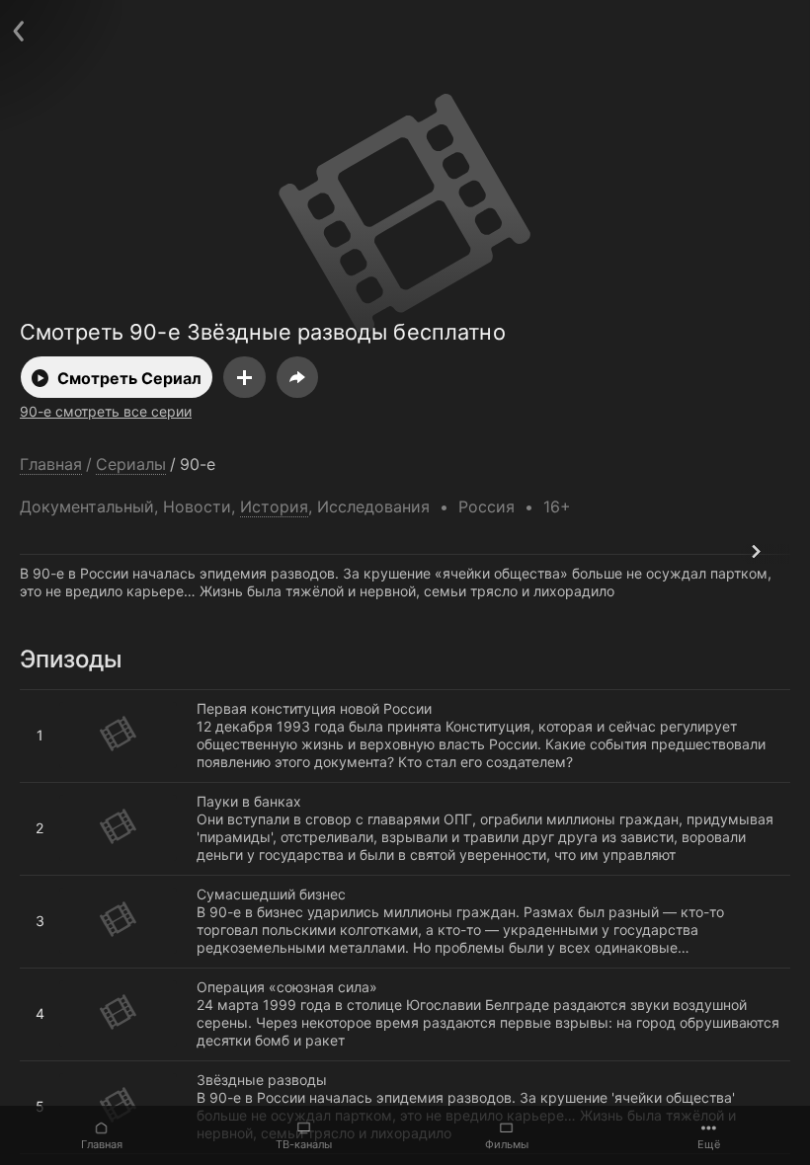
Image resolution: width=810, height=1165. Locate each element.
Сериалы (131, 464)
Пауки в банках (72, 791)
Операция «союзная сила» (110, 976)
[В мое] (244, 377)
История (274, 506)
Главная (101, 1144)
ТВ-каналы (304, 1144)
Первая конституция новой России (137, 698)
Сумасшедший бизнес (94, 884)
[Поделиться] (297, 377)
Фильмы (506, 1144)
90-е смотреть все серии (106, 411)
